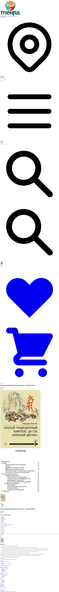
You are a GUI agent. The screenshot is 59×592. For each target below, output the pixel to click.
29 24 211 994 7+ (2, 77)
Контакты (3, 580)
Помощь (3, 576)
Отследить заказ (3, 17)
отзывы (8, 16)
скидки (6, 16)
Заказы (3, 569)
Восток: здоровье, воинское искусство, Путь (8, 524)
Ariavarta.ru (1, 558)
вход (16, 16)
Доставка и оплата (4, 575)
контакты (10, 16)
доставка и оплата (2, 16)
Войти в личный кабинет (5, 568)
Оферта (3, 581)
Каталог (2, 141)
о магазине (13, 16)
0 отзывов (1, 511)
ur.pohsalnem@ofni (2, 590)
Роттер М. (3, 517)
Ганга (2, 518)
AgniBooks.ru (2, 562)
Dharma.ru (1, 560)
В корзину (2, 538)
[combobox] (4, 144)
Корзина (1, 383)
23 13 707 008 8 (2, 586)
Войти (3, 572)
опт (15, 16)
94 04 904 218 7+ (2, 585)
